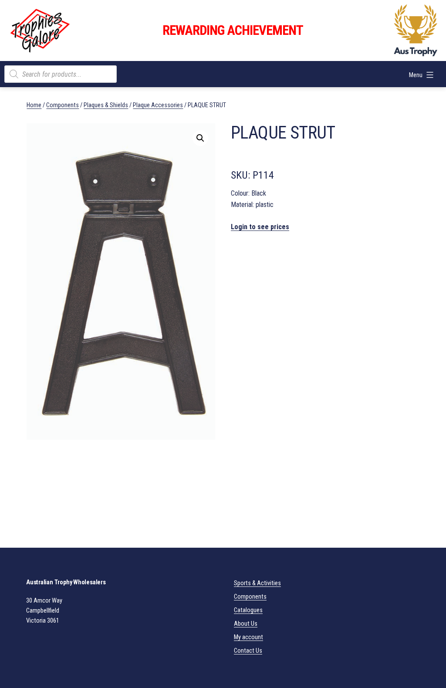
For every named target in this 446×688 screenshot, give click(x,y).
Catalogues (248, 610)
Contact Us (248, 650)
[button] (200, 138)
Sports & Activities (257, 583)
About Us (245, 623)
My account (248, 637)
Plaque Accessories (158, 105)
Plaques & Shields (106, 105)
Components (62, 105)
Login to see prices (260, 227)
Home (34, 105)
